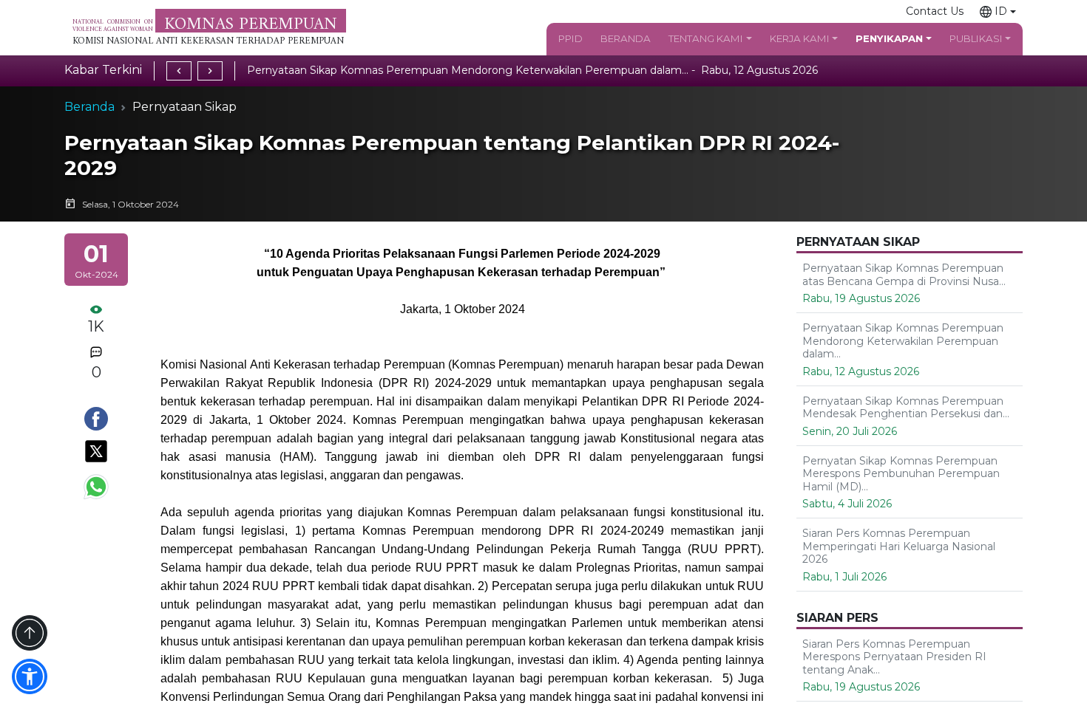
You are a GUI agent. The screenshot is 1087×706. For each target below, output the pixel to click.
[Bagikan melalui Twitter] (96, 451)
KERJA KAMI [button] (800, 38)
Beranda (89, 107)
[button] (998, 11)
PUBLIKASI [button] (976, 38)
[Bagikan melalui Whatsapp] (96, 486)
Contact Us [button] (935, 11)
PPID (570, 38)
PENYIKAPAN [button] (889, 38)
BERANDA (625, 38)
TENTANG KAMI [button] (705, 38)
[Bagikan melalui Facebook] (96, 419)
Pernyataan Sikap (184, 107)
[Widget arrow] (29, 633)
